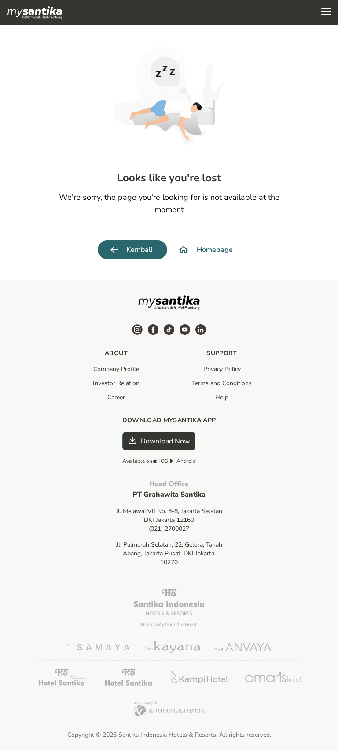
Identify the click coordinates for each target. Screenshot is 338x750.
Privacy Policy (222, 369)
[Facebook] (153, 329)
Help (221, 397)
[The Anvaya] (243, 647)
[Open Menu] (326, 12)
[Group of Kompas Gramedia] (169, 709)
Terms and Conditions (222, 383)
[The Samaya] (98, 647)
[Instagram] (137, 329)
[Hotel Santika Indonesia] (169, 608)
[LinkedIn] (200, 329)
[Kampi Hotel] (199, 677)
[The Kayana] (172, 647)
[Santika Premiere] (61, 677)
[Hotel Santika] (128, 677)
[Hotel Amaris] (273, 677)
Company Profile (116, 369)
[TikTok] (169, 329)
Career (116, 397)
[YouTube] (185, 329)
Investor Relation (116, 383)
